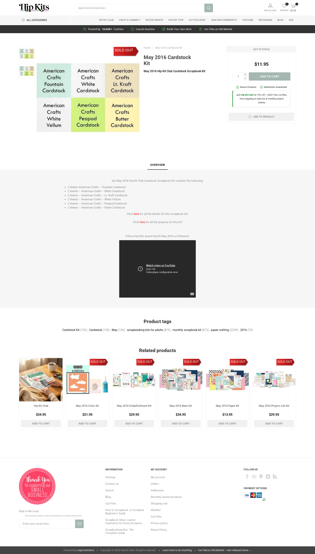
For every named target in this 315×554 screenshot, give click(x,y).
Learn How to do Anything (177, 550)
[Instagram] (268, 476)
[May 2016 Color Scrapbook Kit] (87, 379)
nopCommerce (85, 550)
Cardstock (95, 330)
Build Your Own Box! (179, 29)
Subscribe (79, 524)
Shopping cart (159, 503)
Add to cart (269, 76)
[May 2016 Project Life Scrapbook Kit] (274, 379)
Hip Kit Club (41, 405)
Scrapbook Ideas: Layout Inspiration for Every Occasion (123, 521)
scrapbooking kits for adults (145, 330)
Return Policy (159, 529)
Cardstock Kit (70, 330)
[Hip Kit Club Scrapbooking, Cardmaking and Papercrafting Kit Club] (41, 379)
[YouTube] (254, 476)
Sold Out (123, 50)
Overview (157, 165)
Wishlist (156, 510)
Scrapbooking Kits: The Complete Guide (119, 531)
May (114, 330)
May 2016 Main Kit (181, 405)
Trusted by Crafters (106, 29)
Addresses (157, 490)
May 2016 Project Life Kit (274, 405)
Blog (108, 497)
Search (208, 8)
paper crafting (220, 330)
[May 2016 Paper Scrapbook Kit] (227, 379)
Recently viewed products (166, 497)
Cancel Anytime (145, 29)
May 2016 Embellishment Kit (134, 405)
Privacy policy (159, 523)
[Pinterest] (261, 476)
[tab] (157, 165)
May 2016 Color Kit (87, 405)
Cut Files (110, 503)
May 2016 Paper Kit (227, 405)
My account (270, 10)
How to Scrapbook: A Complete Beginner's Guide (124, 511)
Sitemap (110, 477)
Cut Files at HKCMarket (218, 29)
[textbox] (139, 8)
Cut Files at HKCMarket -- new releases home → (224, 550)
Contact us (112, 483)
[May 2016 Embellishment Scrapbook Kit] (134, 379)
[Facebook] (247, 476)
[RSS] (275, 476)
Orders (155, 483)
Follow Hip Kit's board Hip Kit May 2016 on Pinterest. (157, 236)
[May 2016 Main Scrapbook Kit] (181, 379)
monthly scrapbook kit (187, 330)
